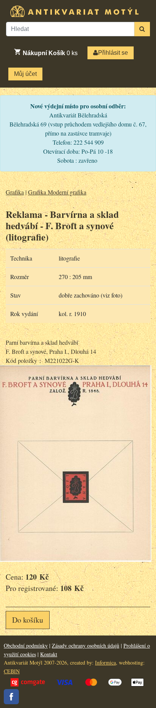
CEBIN (12, 671)
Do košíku (27, 620)
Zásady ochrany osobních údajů (85, 645)
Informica (105, 662)
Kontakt (48, 654)
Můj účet (25, 74)
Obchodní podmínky (26, 645)
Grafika (15, 192)
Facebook (11, 696)
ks (50, 53)
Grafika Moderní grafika (57, 192)
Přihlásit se (113, 52)
